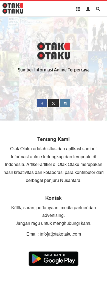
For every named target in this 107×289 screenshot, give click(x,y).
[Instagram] (65, 103)
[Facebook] (42, 103)
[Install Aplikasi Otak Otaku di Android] (53, 258)
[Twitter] (53, 103)
